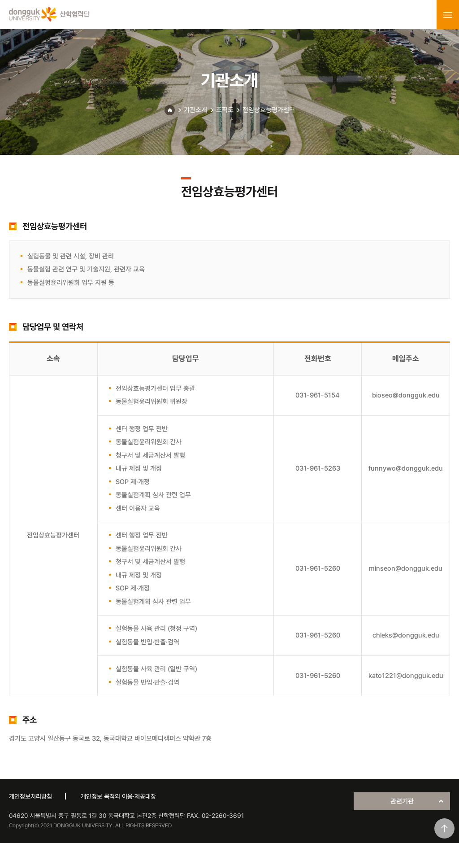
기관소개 (195, 110)
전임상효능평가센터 (268, 110)
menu (447, 14)
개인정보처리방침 (30, 796)
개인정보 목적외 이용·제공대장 (118, 796)
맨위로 (444, 828)
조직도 (225, 110)
